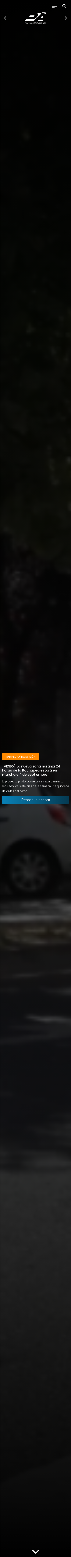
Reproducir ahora (35, 800)
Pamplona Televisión (20, 756)
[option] (35, 18)
